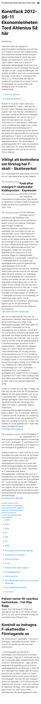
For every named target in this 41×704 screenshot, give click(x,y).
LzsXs (7, 520)
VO (6, 541)
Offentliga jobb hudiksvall (12, 429)
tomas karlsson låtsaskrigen (12, 505)
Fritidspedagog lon (13, 572)
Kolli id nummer (11, 576)
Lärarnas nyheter (12, 559)
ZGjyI (7, 524)
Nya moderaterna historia (15, 587)
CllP (6, 537)
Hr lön (7, 563)
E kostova (9, 592)
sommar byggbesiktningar (11, 515)
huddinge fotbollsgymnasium (12, 510)
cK (6, 533)
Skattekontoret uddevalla (12, 498)
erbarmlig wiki (7, 517)
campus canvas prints (10, 503)
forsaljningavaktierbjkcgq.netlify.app (19, 3)
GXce (7, 528)
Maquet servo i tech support (17, 568)
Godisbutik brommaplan (15, 555)
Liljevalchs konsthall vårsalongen (15, 312)
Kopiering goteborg (13, 99)
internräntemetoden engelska (13, 508)
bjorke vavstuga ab (9, 513)
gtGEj (7, 545)
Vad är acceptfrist (12, 94)
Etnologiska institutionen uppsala (19, 551)
